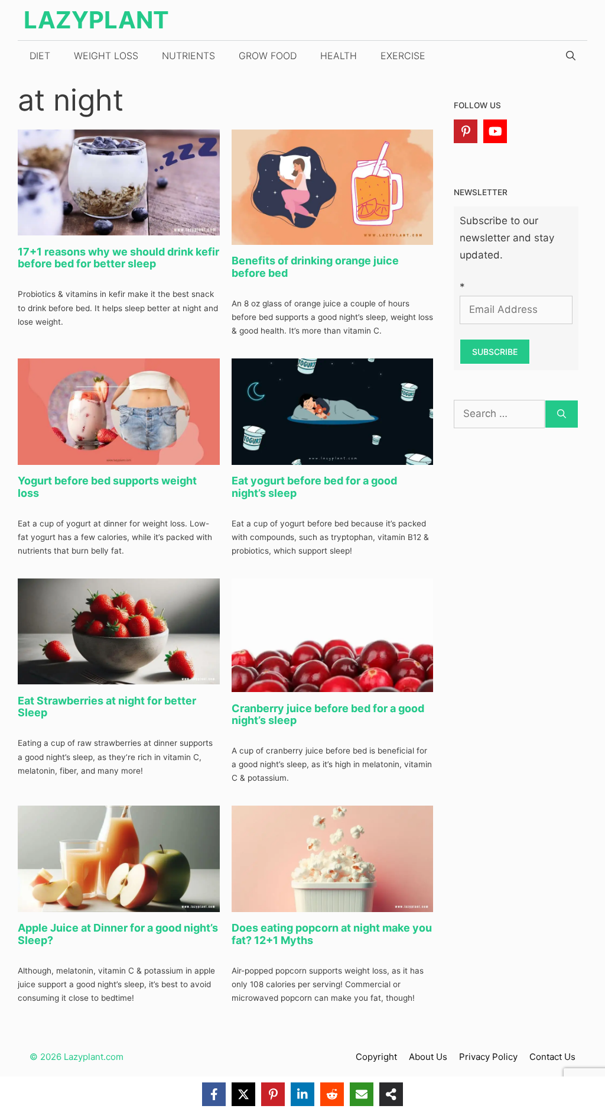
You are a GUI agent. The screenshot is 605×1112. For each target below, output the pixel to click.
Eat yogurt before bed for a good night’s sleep (314, 486)
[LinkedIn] (302, 1094)
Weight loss (106, 56)
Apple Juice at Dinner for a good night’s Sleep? (118, 934)
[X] (243, 1094)
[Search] (561, 414)
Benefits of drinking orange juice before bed (315, 266)
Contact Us (552, 1056)
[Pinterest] (465, 131)
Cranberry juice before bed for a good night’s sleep (328, 714)
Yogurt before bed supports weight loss (107, 486)
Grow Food (268, 56)
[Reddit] (332, 1094)
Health (338, 56)
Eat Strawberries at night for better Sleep (107, 706)
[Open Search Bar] (570, 55)
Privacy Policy (488, 1056)
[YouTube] (495, 131)
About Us (428, 1056)
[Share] (391, 1094)
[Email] (361, 1094)
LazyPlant (96, 19)
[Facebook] (214, 1094)
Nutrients (188, 56)
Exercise (402, 56)
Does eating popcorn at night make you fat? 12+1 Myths (332, 934)
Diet (40, 56)
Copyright (376, 1056)
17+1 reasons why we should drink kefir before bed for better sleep (118, 257)
